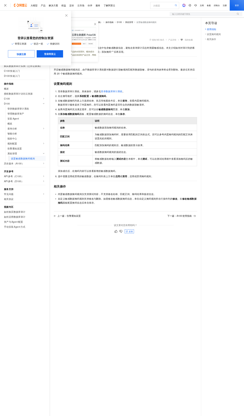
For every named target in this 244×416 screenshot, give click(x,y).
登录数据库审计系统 (111, 91)
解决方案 (53, 5)
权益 (63, 5)
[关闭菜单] (5, 5)
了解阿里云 (109, 5)
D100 (119, 22)
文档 (202, 5)
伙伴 (90, 5)
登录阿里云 (50, 54)
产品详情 (172, 39)
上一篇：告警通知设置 (69, 215)
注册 (225, 5)
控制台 (217, 5)
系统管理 (129, 22)
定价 (71, 5)
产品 (43, 5)
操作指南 (110, 22)
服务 (98, 5)
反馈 (131, 231)
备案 (209, 5)
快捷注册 (21, 54)
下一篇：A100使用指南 (179, 215)
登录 (237, 5)
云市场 (80, 5)
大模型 (34, 5)
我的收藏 (189, 39)
